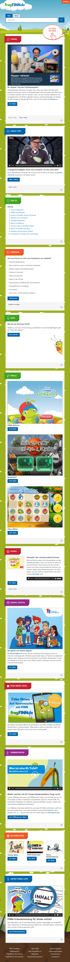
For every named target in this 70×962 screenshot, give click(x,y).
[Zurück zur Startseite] (19, 7)
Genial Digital (15, 653)
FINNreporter (14, 951)
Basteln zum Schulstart (19, 218)
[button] (35, 152)
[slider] (33, 165)
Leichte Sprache (55, 949)
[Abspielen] (10, 165)
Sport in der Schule (16, 279)
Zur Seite (12, 104)
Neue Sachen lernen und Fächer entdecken (24, 265)
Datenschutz (55, 954)
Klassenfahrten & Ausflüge (19, 286)
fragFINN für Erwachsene (14, 957)
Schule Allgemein (17, 210)
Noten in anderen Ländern (20, 228)
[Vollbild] (60, 165)
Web (8, 16)
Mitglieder (35, 954)
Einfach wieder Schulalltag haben (21, 269)
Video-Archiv (12, 187)
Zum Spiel (12, 429)
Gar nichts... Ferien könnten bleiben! (22, 293)
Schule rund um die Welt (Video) (22, 226)
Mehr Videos (13, 179)
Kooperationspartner (35, 957)
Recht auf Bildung (17, 223)
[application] (35, 151)
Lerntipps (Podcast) (18, 220)
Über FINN (35, 949)
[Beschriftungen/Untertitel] (57, 915)
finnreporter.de (53, 813)
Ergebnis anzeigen (14, 304)
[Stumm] (57, 165)
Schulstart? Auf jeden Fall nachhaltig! (24, 234)
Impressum (55, 957)
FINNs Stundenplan (18, 212)
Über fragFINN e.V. (35, 951)
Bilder (17, 16)
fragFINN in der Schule (14, 954)
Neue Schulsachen (16, 276)
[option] (35, 75)
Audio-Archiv (12, 589)
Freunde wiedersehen (17, 262)
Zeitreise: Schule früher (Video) (22, 231)
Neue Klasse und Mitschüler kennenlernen (24, 283)
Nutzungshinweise (55, 951)
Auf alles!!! (13, 290)
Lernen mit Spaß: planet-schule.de (23, 215)
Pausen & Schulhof (16, 272)
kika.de (52, 99)
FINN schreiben (14, 949)
